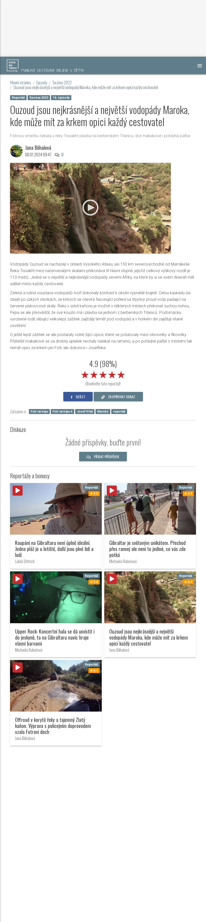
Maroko (103, 411)
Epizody (41, 82)
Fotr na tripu (39, 411)
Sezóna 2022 (62, 82)
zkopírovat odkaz (121, 396)
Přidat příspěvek (106, 456)
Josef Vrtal (85, 411)
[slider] (103, 374)
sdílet (80, 396)
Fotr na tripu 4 (62, 411)
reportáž (119, 411)
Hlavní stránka (20, 82)
